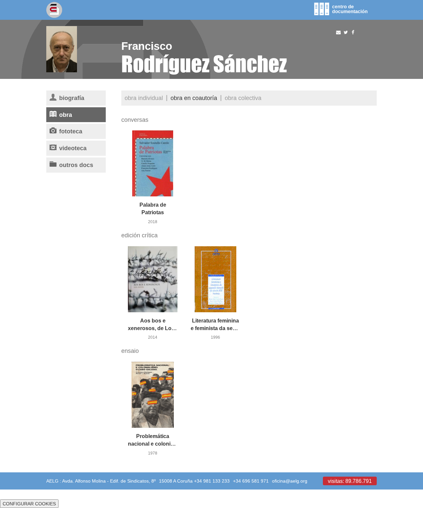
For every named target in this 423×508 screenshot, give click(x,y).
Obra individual (144, 97)
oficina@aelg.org (289, 481)
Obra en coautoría (194, 97)
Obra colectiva (243, 97)
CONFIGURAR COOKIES (29, 503)
